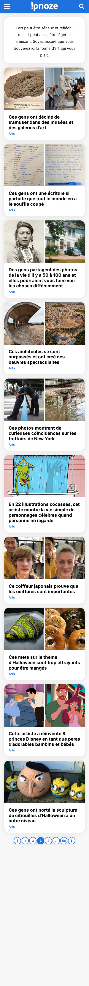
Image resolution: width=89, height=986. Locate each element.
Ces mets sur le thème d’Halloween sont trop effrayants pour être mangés (44, 662)
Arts (12, 133)
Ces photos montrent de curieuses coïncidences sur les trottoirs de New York (42, 433)
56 (64, 840)
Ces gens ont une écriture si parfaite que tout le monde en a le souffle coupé (43, 199)
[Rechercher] (81, 6)
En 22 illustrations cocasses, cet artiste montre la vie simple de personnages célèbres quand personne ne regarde (44, 512)
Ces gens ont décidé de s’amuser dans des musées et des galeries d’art (41, 122)
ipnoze (44, 6)
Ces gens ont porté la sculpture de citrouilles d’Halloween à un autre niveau (43, 815)
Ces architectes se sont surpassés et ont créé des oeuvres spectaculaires (37, 357)
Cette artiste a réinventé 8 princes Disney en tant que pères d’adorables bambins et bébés (44, 739)
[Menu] (7, 6)
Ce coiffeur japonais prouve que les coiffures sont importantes (43, 589)
